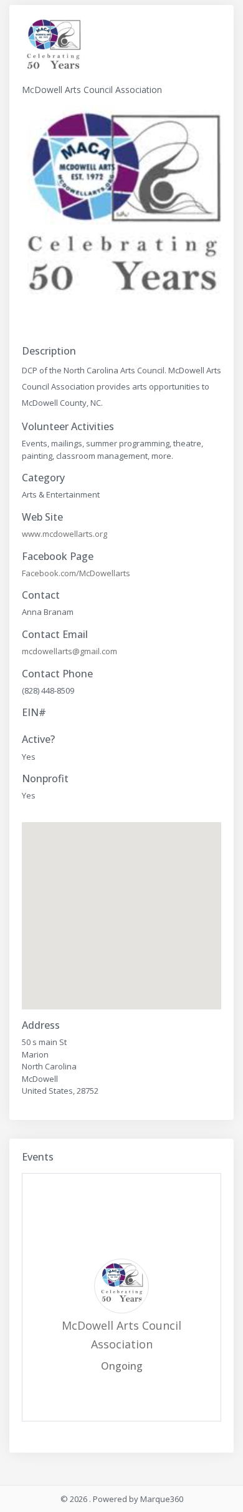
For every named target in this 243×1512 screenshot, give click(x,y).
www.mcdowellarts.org (64, 533)
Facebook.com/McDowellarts (76, 573)
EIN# (34, 713)
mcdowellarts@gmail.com (69, 651)
